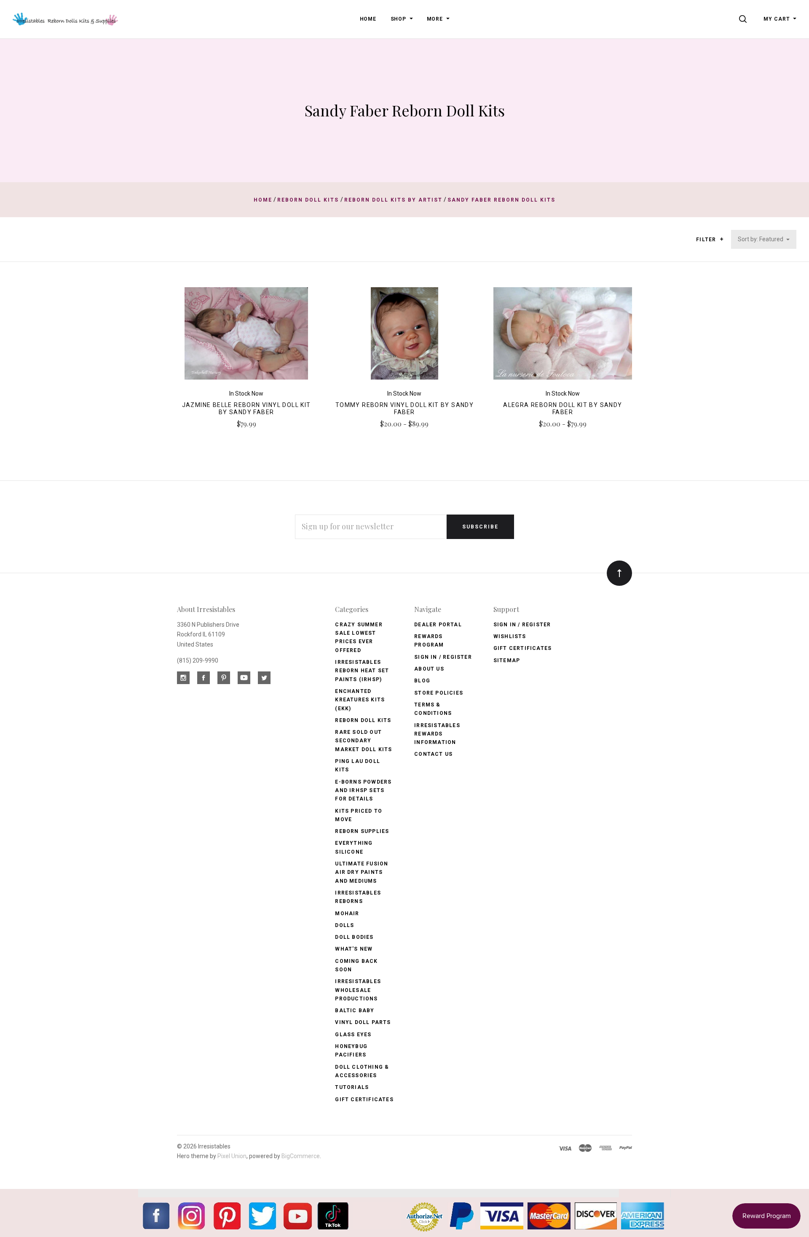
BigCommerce (300, 1156)
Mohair (347, 913)
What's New (353, 949)
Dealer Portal (438, 625)
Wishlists (509, 636)
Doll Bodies (354, 937)
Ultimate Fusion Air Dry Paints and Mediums (361, 872)
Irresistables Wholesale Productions (358, 990)
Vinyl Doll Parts (363, 1022)
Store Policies (438, 693)
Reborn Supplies (362, 831)
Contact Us (433, 754)
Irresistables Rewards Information (437, 734)
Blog (422, 681)
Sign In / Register (443, 657)
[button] (721, 239)
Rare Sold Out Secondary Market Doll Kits (363, 740)
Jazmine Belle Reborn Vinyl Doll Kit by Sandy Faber (246, 408)
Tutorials (352, 1087)
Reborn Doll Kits (363, 720)
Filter (707, 240)
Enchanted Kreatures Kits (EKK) (360, 699)
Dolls (344, 925)
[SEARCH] (744, 19)
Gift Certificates (364, 1099)
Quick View (246, 337)
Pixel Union (231, 1156)
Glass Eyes (353, 1035)
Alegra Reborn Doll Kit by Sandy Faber (562, 408)
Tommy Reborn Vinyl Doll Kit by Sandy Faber (404, 408)
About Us (429, 669)
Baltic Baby (354, 1010)
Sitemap (506, 660)
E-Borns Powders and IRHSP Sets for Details (363, 790)
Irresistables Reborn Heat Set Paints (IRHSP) (362, 670)
